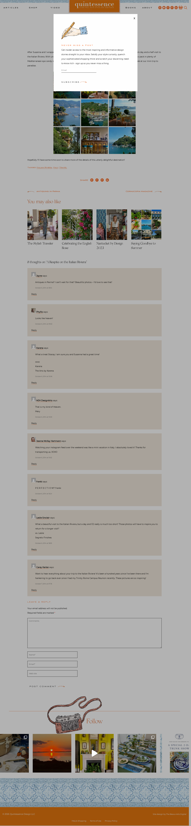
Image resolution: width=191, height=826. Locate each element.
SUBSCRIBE (70, 82)
